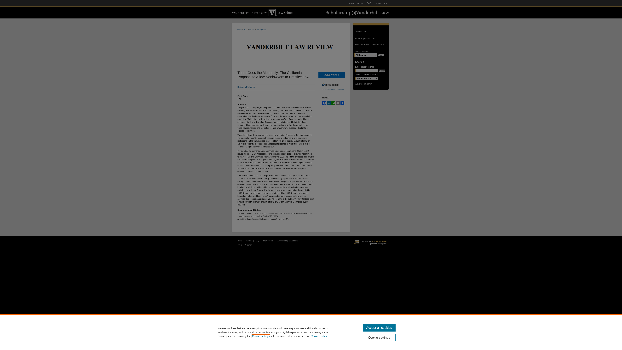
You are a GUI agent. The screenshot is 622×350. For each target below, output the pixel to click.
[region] (311, 332)
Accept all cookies (379, 327)
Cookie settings (261, 336)
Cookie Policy (319, 336)
